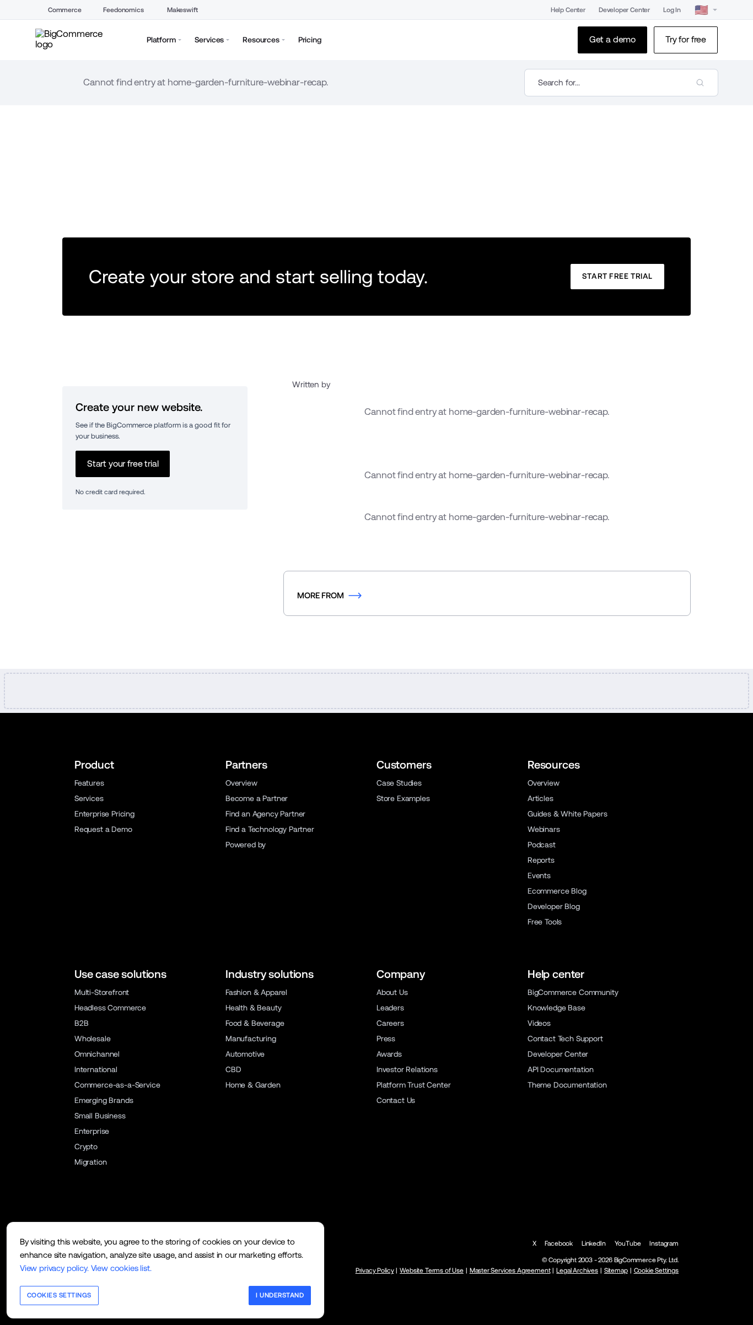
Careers (390, 1023)
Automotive (245, 1054)
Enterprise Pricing (104, 813)
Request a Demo (103, 829)
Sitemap (616, 1270)
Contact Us (395, 1100)
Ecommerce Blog (557, 890)
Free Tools (545, 921)
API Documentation (561, 1069)
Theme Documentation (567, 1084)
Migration (90, 1162)
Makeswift (182, 10)
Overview (241, 782)
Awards (389, 1054)
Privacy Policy (375, 1270)
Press (385, 1038)
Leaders (390, 1007)
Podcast (542, 844)
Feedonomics (123, 10)
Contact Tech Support (565, 1038)
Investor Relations (407, 1069)
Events (539, 875)
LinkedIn (594, 1243)
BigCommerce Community (573, 992)
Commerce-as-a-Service (117, 1084)
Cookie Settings (656, 1270)
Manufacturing (250, 1038)
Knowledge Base (556, 1007)
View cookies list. (121, 1268)
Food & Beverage (254, 1023)
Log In (672, 10)
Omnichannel (97, 1054)
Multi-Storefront (101, 992)
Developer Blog (554, 906)
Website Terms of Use (432, 1270)
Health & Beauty (253, 1007)
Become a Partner (256, 798)
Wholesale (92, 1038)
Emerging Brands (103, 1100)
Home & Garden (253, 1084)
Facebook (559, 1243)
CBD (233, 1069)
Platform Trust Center (413, 1084)
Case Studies (399, 782)
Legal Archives (577, 1270)
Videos (539, 1023)
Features (89, 782)
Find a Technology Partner (269, 829)
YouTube (628, 1243)
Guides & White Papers (567, 813)
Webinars (544, 829)
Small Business (100, 1115)
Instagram (664, 1243)
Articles (540, 798)
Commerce (65, 10)
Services (89, 798)
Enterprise (91, 1131)
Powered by (245, 844)
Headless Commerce (110, 1007)
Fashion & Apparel (256, 992)
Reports (541, 860)
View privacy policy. (54, 1268)
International (95, 1069)
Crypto (86, 1146)
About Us (392, 992)
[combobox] (621, 82)
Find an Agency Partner (265, 813)
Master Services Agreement (510, 1270)
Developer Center (624, 10)
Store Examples (403, 798)
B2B (81, 1023)
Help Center (568, 10)
